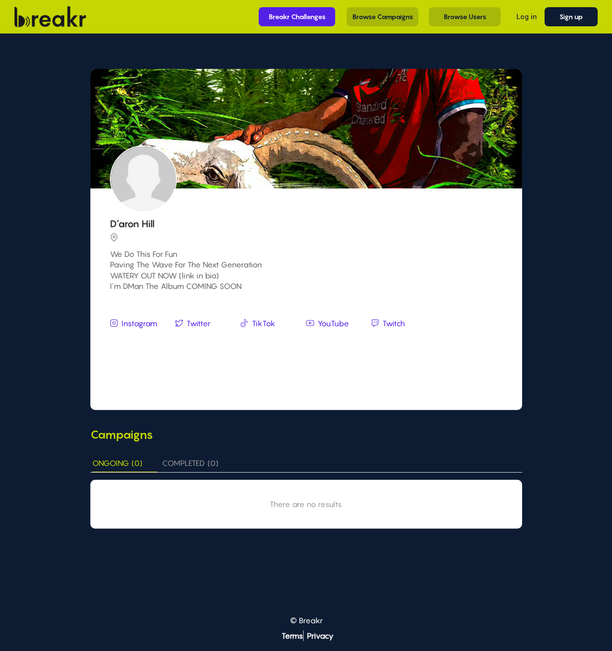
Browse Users (465, 16)
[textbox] (307, 341)
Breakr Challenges (297, 16)
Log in (526, 16)
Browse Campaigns (382, 16)
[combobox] (307, 342)
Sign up (571, 16)
